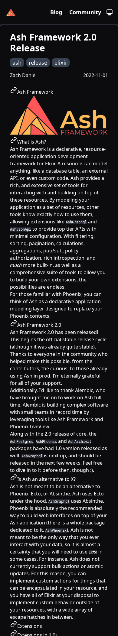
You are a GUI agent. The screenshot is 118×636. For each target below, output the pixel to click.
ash (16, 62)
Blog (56, 12)
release (38, 62)
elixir (60, 62)
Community (85, 12)
